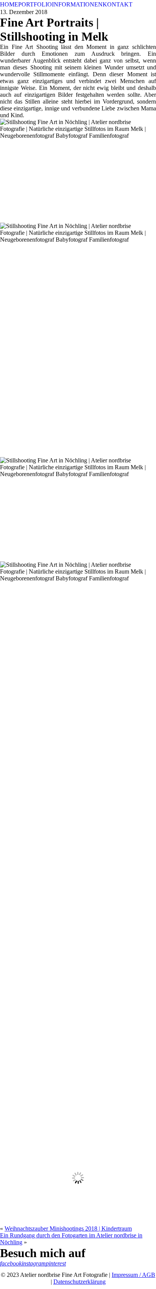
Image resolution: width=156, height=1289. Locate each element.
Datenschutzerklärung (79, 1281)
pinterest (56, 1263)
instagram (34, 1263)
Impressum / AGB (133, 1275)
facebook (11, 1263)
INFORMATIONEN (77, 4)
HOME (9, 4)
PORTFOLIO (35, 4)
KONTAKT (118, 4)
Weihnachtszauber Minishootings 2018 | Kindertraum (68, 1228)
